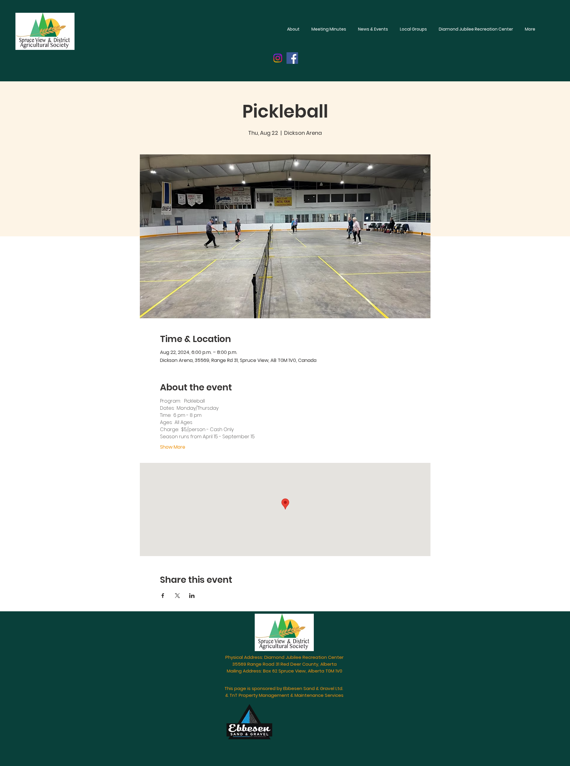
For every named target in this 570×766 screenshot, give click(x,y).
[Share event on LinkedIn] (192, 595)
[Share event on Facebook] (163, 595)
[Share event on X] (177, 595)
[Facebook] (292, 58)
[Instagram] (278, 58)
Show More (172, 447)
